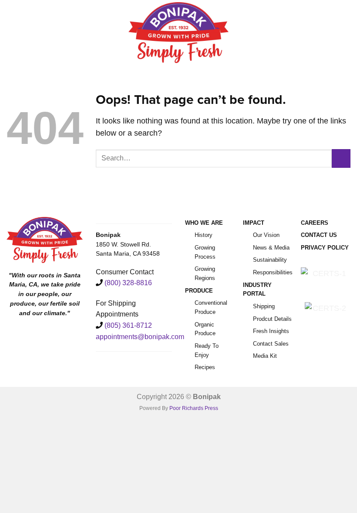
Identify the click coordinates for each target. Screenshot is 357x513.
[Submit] (341, 158)
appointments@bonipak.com (140, 336)
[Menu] (12, 32)
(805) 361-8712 (128, 325)
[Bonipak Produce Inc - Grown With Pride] (178, 32)
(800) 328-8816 (128, 282)
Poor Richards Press (193, 408)
